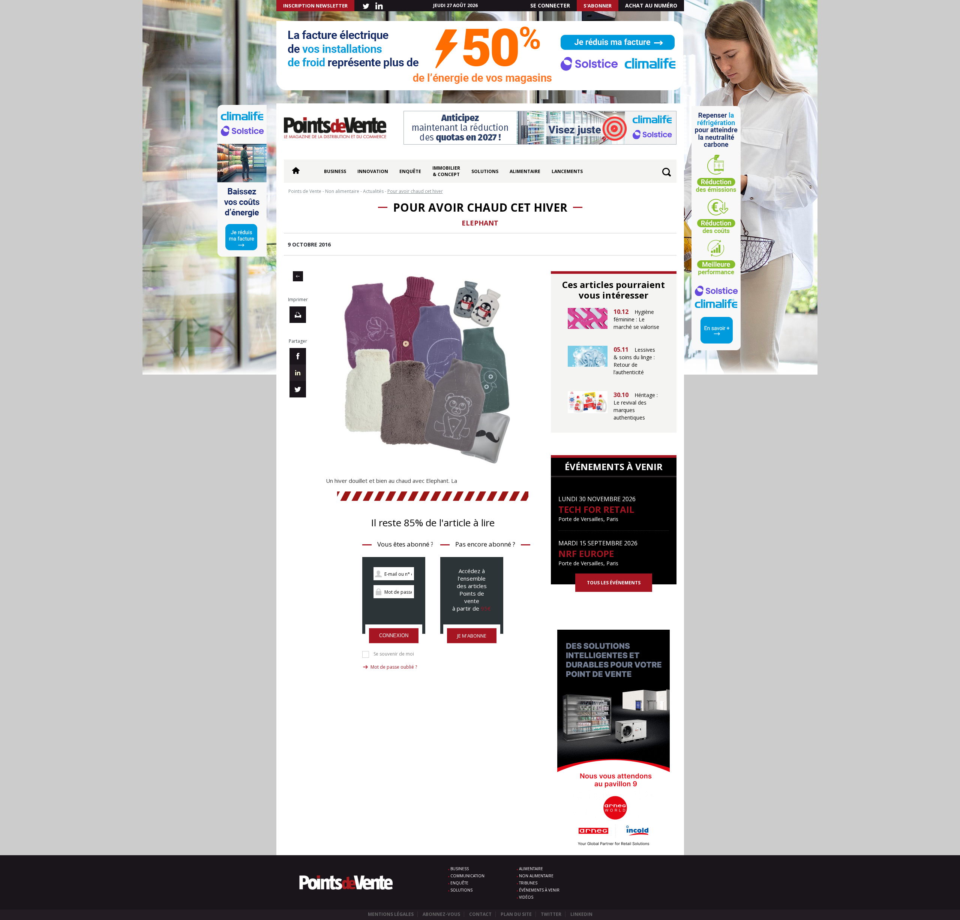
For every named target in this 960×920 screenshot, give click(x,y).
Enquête (410, 171)
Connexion (393, 635)
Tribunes (528, 883)
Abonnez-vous (441, 914)
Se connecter (550, 5)
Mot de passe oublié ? (393, 667)
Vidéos (526, 897)
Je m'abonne (471, 635)
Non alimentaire (536, 875)
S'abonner (598, 5)
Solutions (484, 171)
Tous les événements (613, 582)
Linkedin (581, 914)
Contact (480, 914)
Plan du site (516, 914)
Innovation (372, 171)
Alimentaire (525, 171)
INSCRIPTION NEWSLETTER (315, 5)
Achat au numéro (651, 5)
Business (335, 171)
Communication (467, 875)
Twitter (551, 914)
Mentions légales (391, 914)
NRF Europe (586, 553)
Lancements (567, 171)
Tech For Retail (596, 509)
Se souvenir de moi (394, 654)
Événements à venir (539, 890)
